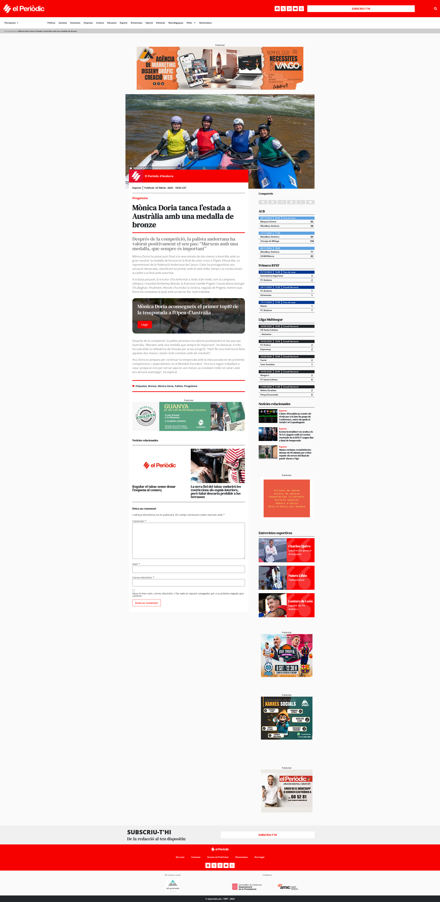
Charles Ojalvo (299, 546)
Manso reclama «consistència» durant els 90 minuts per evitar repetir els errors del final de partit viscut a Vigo (295, 454)
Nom (136, 564)
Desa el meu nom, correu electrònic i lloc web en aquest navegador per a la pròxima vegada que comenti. (188, 594)
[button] (435, 9)
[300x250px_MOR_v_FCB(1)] (286, 676)
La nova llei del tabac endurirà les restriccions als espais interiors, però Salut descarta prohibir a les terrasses (216, 491)
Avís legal (259, 857)
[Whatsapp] (301, 8)
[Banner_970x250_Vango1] (220, 88)
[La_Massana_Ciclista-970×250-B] (188, 430)
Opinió (149, 22)
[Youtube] (295, 8)
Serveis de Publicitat (217, 857)
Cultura (100, 22)
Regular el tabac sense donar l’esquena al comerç (154, 488)
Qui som (180, 857)
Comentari (139, 521)
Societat (63, 22)
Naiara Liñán (297, 575)
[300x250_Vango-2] (286, 738)
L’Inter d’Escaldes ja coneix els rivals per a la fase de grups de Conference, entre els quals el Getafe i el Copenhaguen (295, 418)
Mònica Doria (165, 386)
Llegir (144, 325)
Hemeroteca (205, 22)
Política (51, 22)
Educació (111, 22)
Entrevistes (136, 22)
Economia (75, 22)
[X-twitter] (283, 8)
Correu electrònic (143, 577)
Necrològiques (175, 22)
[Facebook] (277, 8)
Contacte (195, 857)
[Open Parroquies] (17, 22)
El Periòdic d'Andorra (159, 176)
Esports (123, 22)
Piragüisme (190, 386)
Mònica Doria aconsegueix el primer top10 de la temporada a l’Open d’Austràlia (188, 309)
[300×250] (286, 519)
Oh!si (189, 22)
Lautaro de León (300, 601)
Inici (6, 31)
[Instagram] (289, 8)
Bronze (152, 386)
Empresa (88, 22)
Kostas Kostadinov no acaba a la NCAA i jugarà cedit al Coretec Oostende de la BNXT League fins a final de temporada (296, 436)
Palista (179, 386)
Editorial (160, 22)
